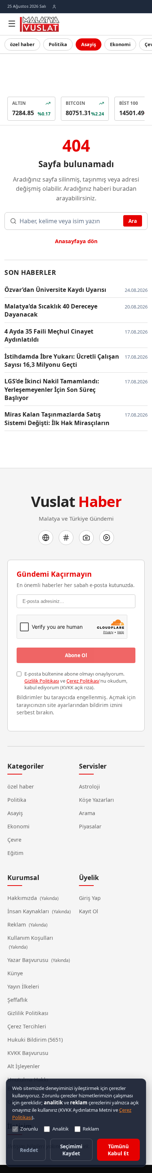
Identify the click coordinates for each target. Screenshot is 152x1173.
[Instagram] (86, 537)
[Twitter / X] (66, 537)
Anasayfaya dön (76, 241)
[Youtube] (106, 537)
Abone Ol (76, 655)
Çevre (14, 839)
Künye (15, 973)
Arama (87, 813)
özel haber (22, 44)
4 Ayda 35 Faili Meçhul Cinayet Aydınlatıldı (48, 335)
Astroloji (89, 786)
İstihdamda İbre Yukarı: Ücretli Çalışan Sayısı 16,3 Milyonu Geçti (61, 360)
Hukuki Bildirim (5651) (35, 1039)
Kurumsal (23, 877)
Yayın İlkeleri (23, 986)
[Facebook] (45, 537)
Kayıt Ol (88, 911)
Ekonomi (120, 44)
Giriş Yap (90, 897)
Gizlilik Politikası (41, 680)
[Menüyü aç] (11, 23)
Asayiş (88, 44)
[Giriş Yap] (54, 6)
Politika (58, 44)
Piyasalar (90, 826)
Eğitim (15, 852)
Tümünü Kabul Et (118, 1150)
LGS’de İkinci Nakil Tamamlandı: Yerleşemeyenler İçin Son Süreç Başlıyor (51, 389)
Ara (132, 220)
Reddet (29, 1149)
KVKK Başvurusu (27, 1052)
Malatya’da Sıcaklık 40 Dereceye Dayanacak (50, 310)
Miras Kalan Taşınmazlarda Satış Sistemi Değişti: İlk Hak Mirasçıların (57, 418)
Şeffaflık (17, 999)
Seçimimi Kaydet (71, 1150)
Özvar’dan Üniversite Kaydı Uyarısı (55, 290)
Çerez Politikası (82, 680)
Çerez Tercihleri (26, 1026)
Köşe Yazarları (96, 799)
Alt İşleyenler (23, 1066)
